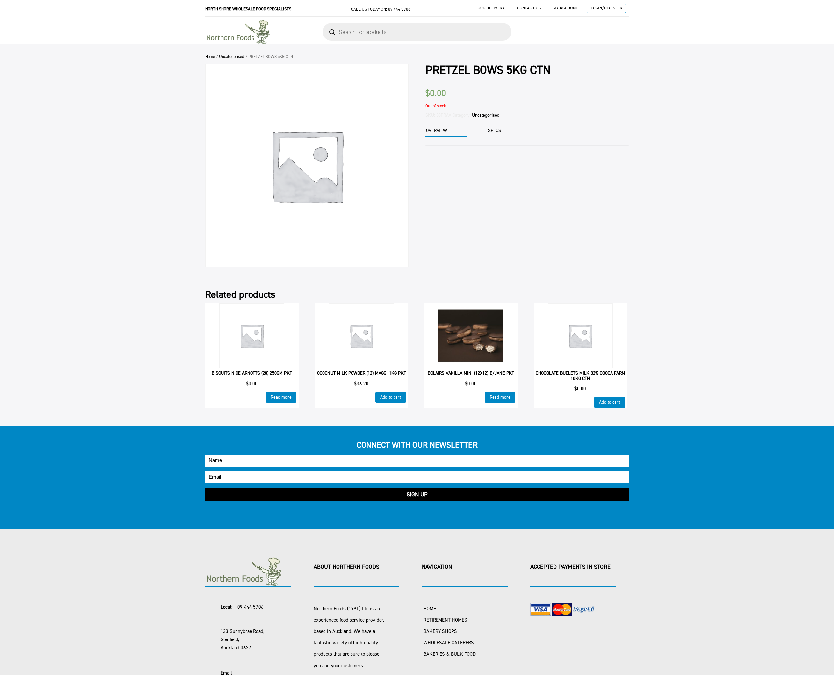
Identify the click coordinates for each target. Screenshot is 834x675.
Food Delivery (490, 8)
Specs (494, 130)
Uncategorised (231, 56)
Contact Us (529, 8)
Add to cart (390, 397)
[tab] (445, 131)
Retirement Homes (445, 620)
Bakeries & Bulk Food (450, 654)
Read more (281, 397)
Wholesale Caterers (449, 642)
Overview (436, 130)
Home (210, 56)
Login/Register (606, 8)
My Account (565, 8)
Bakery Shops (440, 631)
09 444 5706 (399, 9)
